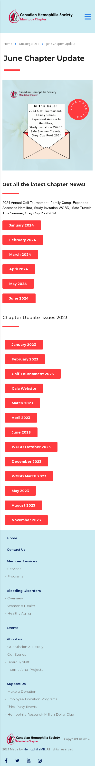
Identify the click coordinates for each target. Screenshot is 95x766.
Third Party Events (22, 707)
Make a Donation (21, 691)
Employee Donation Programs (32, 699)
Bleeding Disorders (24, 591)
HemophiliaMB (34, 749)
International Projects (25, 669)
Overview (15, 598)
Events (13, 628)
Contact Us (16, 549)
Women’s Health (21, 606)
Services (14, 569)
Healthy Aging (19, 613)
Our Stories (16, 654)
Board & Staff (18, 662)
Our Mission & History (25, 647)
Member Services (22, 561)
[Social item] (6, 760)
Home (8, 44)
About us (14, 639)
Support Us (16, 684)
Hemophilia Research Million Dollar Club (40, 714)
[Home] (40, 16)
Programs (15, 576)
